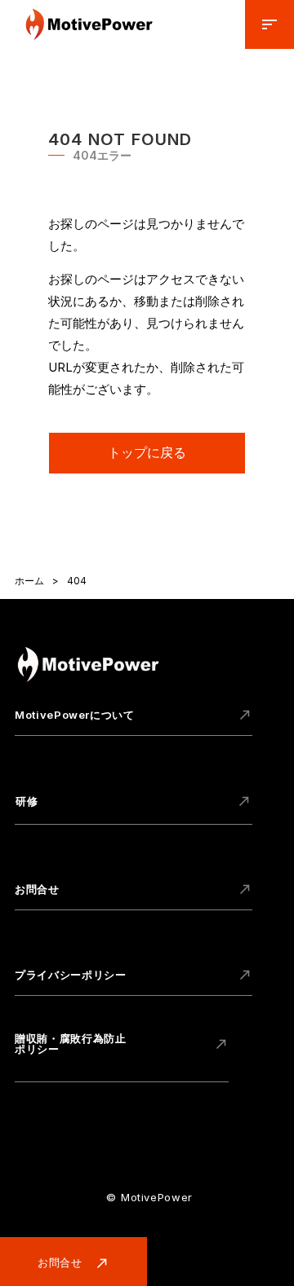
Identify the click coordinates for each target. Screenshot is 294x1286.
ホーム (29, 581)
